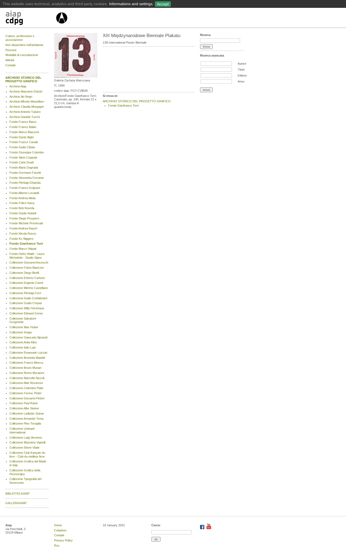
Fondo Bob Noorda (21, 208)
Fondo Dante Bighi (21, 137)
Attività (9, 60)
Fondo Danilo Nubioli (22, 213)
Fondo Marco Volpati (22, 248)
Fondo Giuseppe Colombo (26, 152)
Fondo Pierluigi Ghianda (25, 182)
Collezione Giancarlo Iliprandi (28, 337)
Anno (241, 81)
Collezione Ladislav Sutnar (26, 413)
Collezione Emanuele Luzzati (28, 352)
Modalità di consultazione (21, 55)
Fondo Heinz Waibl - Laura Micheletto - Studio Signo (26, 255)
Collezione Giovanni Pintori (26, 398)
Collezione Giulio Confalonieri (28, 298)
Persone (10, 50)
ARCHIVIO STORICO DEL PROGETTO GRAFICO (23, 79)
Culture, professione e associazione (19, 37)
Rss (56, 545)
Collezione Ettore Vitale (24, 447)
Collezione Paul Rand (23, 403)
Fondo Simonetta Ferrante (26, 177)
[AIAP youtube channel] (209, 528)
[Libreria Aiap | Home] (30, 19)
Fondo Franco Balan (22, 127)
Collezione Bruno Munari (25, 367)
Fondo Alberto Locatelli (24, 193)
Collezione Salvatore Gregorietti (22, 320)
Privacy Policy (63, 540)
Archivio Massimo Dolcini (25, 91)
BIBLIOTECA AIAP (17, 493)
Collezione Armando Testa (26, 418)
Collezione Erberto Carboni (27, 278)
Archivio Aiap (17, 86)
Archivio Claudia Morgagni (26, 106)
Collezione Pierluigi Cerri (25, 293)
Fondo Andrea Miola (22, 198)
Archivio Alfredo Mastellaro (26, 101)
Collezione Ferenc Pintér (25, 393)
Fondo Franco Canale (23, 142)
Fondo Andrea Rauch (23, 228)
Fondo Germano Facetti (25, 172)
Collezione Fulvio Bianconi (26, 267)
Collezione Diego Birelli (24, 272)
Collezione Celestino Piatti (26, 388)
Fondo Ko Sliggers (21, 238)
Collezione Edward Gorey (26, 313)
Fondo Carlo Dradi (21, 162)
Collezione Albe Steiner (24, 408)
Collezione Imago (20, 332)
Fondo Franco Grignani (24, 187)
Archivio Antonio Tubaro (25, 111)
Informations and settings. (131, 4)
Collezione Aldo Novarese (26, 382)
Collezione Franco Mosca (26, 362)
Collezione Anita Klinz (23, 342)
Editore (242, 75)
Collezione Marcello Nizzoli (26, 378)
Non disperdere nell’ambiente (24, 45)
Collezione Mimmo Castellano (28, 288)
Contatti (10, 65)
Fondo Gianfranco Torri (26, 243)
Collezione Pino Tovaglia (25, 423)
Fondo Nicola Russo (22, 233)
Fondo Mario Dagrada (23, 167)
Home (58, 525)
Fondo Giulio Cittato (22, 147)
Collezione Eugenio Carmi (26, 282)
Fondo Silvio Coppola (23, 157)
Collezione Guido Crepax (25, 303)
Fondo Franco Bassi (22, 121)
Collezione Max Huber (23, 327)
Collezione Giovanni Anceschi (28, 262)
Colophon (60, 530)
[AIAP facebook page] (202, 528)
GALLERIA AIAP (15, 503)
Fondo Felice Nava (21, 203)
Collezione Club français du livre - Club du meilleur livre (27, 454)
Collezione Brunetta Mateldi (27, 357)
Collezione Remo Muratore (26, 372)
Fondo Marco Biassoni (24, 132)
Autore (242, 63)
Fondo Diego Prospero (24, 218)
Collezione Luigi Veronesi (25, 437)
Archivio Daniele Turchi (24, 117)
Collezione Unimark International (22, 430)
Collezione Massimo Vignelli (27, 442)
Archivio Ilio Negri (20, 96)
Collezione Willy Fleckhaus (26, 308)
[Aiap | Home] (61, 25)
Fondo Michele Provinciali (26, 223)
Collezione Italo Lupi (22, 347)
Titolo (241, 69)
